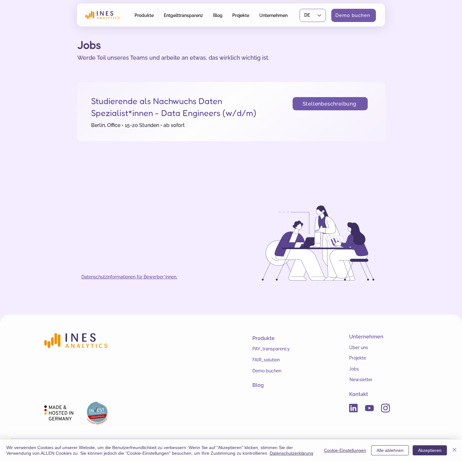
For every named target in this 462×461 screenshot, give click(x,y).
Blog (258, 385)
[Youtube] (369, 408)
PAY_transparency (271, 348)
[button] (144, 15)
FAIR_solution (266, 359)
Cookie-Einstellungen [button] (345, 450)
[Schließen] (454, 450)
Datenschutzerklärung (291, 453)
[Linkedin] (353, 408)
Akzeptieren (430, 450)
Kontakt (358, 394)
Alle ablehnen (390, 450)
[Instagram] (385, 408)
